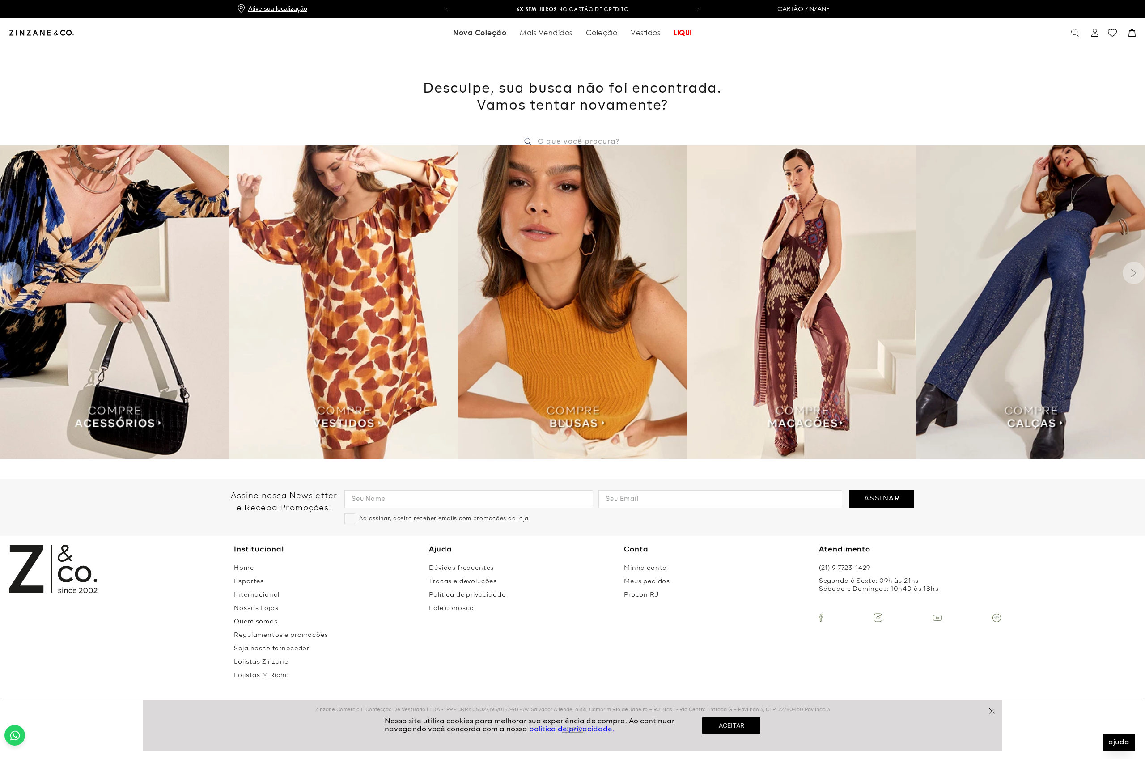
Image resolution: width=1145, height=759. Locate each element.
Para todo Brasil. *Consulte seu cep (572, 9)
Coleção (602, 32)
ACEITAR (731, 725)
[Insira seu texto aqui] (821, 617)
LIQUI (683, 32)
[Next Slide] (1134, 273)
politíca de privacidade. (571, 729)
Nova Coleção (479, 32)
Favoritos (1112, 32)
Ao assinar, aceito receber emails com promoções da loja (444, 519)
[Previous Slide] (11, 273)
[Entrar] (1094, 32)
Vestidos (645, 32)
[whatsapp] (14, 735)
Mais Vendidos (546, 32)
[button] (447, 9)
